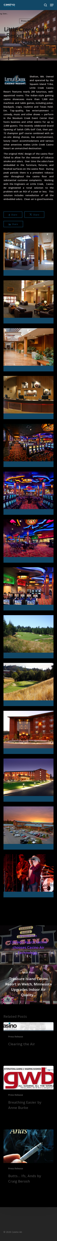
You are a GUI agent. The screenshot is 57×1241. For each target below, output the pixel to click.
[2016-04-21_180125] (29, 255)
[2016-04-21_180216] (29, 398)
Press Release (28, 20)
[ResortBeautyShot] (29, 780)
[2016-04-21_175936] (29, 302)
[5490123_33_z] (29, 733)
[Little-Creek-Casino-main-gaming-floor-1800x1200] (29, 446)
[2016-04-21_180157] (29, 350)
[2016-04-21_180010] (29, 828)
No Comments (31, 50)
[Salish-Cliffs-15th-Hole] (29, 637)
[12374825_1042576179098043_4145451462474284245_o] (29, 876)
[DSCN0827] (29, 685)
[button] (52, 5)
